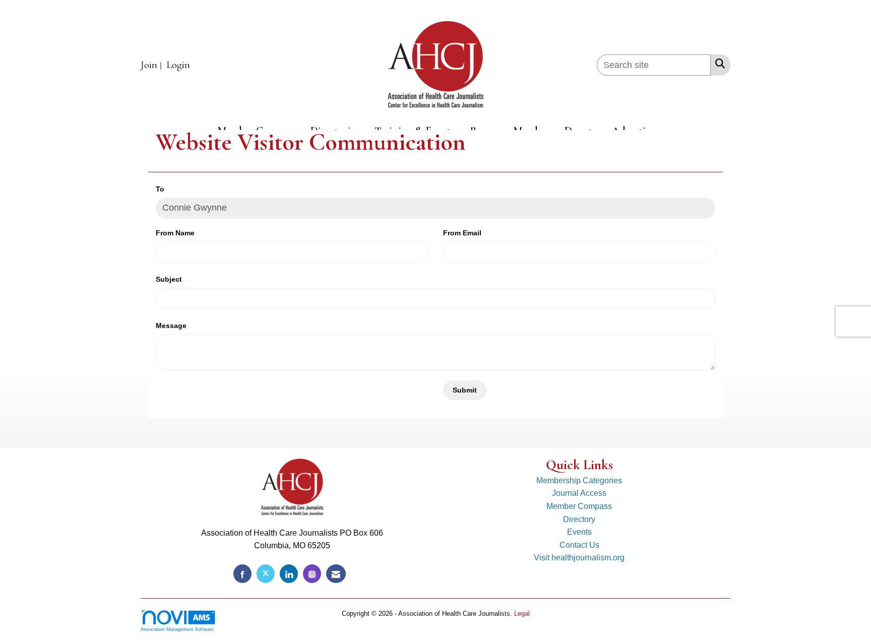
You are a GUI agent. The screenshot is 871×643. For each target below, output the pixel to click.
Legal (522, 613)
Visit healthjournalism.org (579, 557)
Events (579, 532)
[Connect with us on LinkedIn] (289, 573)
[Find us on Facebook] (242, 573)
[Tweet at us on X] (266, 573)
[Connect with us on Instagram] (312, 573)
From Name (175, 233)
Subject (169, 279)
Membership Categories (579, 480)
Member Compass (579, 506)
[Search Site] (718, 63)
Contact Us (579, 545)
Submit (465, 390)
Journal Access (579, 493)
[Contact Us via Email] (336, 573)
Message (171, 326)
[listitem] (152, 65)
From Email (462, 233)
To (160, 189)
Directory (579, 519)
